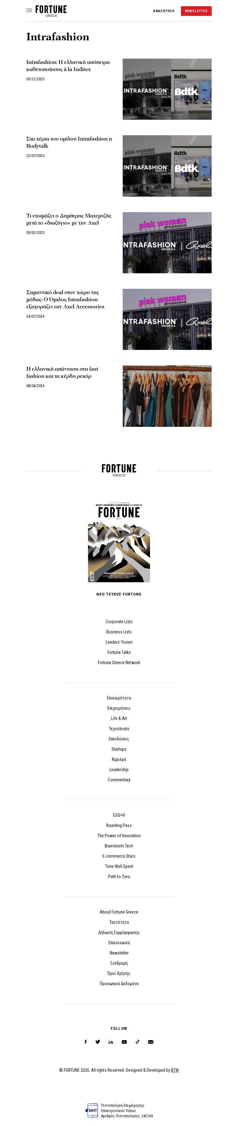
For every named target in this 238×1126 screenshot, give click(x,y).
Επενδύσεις (119, 738)
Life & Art (119, 718)
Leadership (119, 769)
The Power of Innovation (119, 835)
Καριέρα (119, 759)
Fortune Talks (119, 652)
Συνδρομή (119, 963)
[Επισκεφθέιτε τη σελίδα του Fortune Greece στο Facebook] (86, 1042)
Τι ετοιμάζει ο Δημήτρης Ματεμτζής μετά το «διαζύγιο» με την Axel (68, 219)
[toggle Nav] (29, 11)
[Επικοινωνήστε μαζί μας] (150, 1042)
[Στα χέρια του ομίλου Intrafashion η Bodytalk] (167, 165)
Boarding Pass (119, 825)
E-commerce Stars (119, 856)
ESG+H (119, 815)
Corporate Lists (119, 621)
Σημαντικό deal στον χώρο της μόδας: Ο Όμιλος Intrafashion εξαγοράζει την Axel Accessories (65, 299)
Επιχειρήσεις (119, 708)
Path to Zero (119, 876)
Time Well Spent (119, 866)
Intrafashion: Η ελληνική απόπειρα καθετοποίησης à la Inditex (68, 66)
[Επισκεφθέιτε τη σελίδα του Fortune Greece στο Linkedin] (111, 1042)
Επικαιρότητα (119, 697)
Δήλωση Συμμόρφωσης (119, 932)
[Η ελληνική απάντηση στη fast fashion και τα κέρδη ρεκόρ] (167, 396)
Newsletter (119, 952)
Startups (119, 749)
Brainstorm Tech (119, 845)
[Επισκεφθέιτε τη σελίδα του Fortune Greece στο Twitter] (97, 1042)
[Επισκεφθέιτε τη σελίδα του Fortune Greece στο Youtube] (124, 1043)
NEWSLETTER (196, 11)
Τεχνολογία (119, 728)
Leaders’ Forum (119, 642)
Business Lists (119, 631)
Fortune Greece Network (119, 662)
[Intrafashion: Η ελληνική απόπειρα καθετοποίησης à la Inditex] (167, 89)
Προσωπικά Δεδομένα (119, 983)
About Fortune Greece (119, 911)
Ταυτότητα (119, 922)
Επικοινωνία (119, 942)
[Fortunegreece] (51, 15)
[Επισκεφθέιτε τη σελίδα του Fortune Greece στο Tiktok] (137, 1042)
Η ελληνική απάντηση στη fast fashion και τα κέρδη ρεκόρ (62, 372)
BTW (175, 1070)
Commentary (119, 779)
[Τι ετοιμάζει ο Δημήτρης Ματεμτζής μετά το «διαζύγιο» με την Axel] (167, 242)
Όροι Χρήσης (119, 973)
